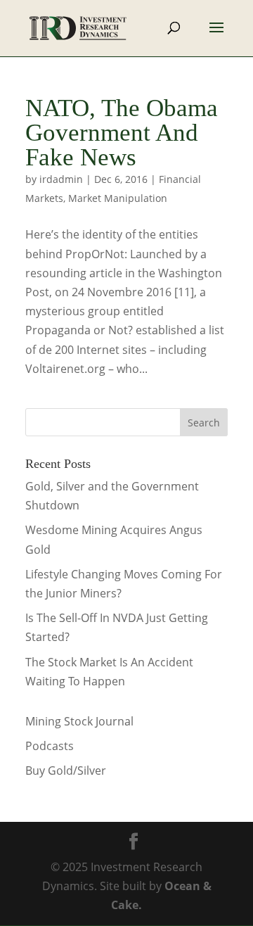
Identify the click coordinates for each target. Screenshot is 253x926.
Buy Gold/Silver (65, 770)
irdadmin (61, 179)
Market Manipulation (117, 198)
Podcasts (49, 746)
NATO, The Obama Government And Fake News (121, 132)
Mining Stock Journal (79, 721)
